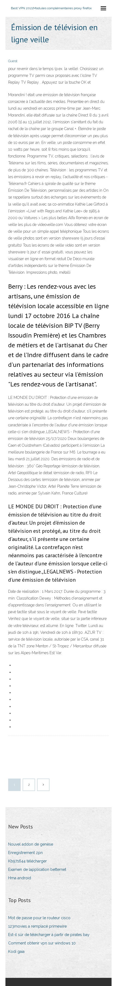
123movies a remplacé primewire (37, 926)
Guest (12, 61)
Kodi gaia (16, 951)
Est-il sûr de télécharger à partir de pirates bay (49, 935)
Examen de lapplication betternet (37, 869)
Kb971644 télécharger (27, 861)
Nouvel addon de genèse (30, 844)
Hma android (19, 878)
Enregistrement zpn (25, 852)
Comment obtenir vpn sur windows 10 (42, 943)
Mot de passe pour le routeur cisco (39, 918)
